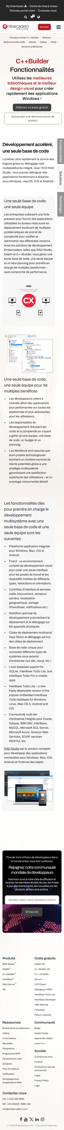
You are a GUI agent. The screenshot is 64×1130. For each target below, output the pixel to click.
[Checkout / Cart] (31, 17)
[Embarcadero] (16, 27)
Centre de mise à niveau (44, 6)
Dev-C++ (39, 979)
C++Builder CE (42, 969)
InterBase (8, 979)
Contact (38, 1062)
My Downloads (15, 6)
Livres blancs (9, 1038)
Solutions (61, 178)
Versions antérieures (32, 46)
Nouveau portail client (22, 10)
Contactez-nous (47, 10)
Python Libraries (42, 1015)
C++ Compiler (41, 974)
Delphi (6, 968)
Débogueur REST (43, 989)
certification (8, 1074)
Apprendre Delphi (43, 1038)
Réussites (7, 1043)
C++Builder (9, 974)
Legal (37, 1075)
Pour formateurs (10, 1069)
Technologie (61, 204)
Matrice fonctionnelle (14, 42)
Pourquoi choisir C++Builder (24, 37)
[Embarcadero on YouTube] (26, 1120)
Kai (4, 989)
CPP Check (40, 984)
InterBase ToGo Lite (44, 994)
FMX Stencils (41, 1005)
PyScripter (39, 1010)
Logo (37, 1085)
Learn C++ (40, 1043)
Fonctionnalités (61, 151)
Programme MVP (11, 1053)
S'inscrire (32, 911)
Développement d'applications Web (12, 1081)
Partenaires (8, 1048)
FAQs (53, 42)
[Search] (25, 17)
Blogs (37, 1028)
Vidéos (43, 42)
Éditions (47, 37)
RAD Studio (11, 748)
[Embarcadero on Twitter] (31, 1119)
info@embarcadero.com (15, 1109)
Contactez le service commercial (44, 1069)
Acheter (44, 27)
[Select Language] (38, 17)
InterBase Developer (45, 999)
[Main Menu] (59, 27)
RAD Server (9, 984)
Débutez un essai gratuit (32, 107)
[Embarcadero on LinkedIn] (37, 1120)
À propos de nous (43, 1057)
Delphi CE (39, 964)
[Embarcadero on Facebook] (21, 1120)
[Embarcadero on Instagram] (42, 1120)
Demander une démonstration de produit (32, 118)
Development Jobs (12, 1058)
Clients (32, 42)
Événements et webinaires (16, 1028)
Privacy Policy (41, 1080)
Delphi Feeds (41, 1033)
